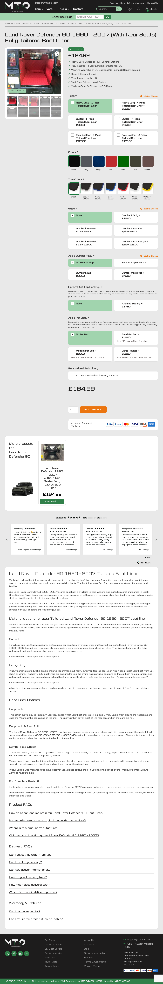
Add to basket (93, 409)
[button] (57, 53)
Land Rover (34, 24)
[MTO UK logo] (17, 7)
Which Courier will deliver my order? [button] (33, 892)
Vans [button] (49, 9)
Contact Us (152, 3)
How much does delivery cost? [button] (29, 884)
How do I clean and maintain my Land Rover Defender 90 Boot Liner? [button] (56, 813)
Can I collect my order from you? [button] (31, 854)
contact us (138, 770)
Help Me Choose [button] (150, 96)
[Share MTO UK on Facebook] (14, 953)
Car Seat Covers (53, 949)
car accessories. (144, 787)
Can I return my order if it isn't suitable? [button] (36, 919)
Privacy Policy (92, 966)
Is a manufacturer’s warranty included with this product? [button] (47, 820)
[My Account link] (138, 9)
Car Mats (50, 940)
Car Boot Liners (19, 24)
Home (7, 24)
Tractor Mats (52, 966)
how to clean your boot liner (83, 688)
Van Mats (50, 957)
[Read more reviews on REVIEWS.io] (144, 562)
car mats (112, 787)
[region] (81, 539)
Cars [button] (38, 9)
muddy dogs (45, 583)
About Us (114, 3)
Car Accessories (53, 953)
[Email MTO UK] (26, 953)
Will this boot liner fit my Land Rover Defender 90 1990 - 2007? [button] (54, 835)
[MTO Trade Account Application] (129, 9)
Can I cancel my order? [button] (24, 911)
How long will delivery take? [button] (28, 877)
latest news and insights (32, 793)
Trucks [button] (62, 9)
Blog (122, 3)
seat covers (124, 787)
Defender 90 (47, 24)
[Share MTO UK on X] (7, 953)
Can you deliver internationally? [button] (30, 869)
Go (107, 17)
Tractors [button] (78, 9)
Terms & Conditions (95, 962)
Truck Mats (51, 962)
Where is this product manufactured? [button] (34, 828)
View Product (52, 501)
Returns (88, 957)
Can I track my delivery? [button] (25, 862)
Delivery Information (136, 3)
